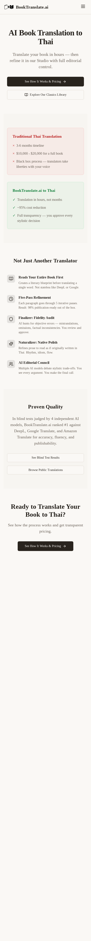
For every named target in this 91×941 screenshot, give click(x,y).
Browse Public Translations (45, 470)
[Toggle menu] (83, 6)
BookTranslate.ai (32, 7)
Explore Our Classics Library (48, 94)
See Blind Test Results (45, 457)
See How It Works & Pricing (43, 81)
